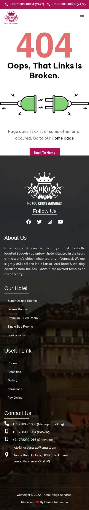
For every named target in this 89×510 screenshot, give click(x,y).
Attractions (15, 389)
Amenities (14, 371)
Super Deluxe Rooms (22, 300)
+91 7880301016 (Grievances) (34, 440)
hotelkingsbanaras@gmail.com (34, 447)
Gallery (12, 380)
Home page (63, 138)
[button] (78, 17)
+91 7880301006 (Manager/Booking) (38, 424)
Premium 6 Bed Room (23, 318)
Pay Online (15, 397)
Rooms (12, 363)
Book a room (16, 335)
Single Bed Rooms (20, 326)
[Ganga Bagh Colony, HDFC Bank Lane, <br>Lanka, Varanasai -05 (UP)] (6, 454)
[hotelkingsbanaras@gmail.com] (6, 447)
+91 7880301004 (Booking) (32, 432)
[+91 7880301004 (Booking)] (6, 431)
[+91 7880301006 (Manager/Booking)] (6, 423)
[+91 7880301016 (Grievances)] (6, 439)
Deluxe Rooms (18, 309)
